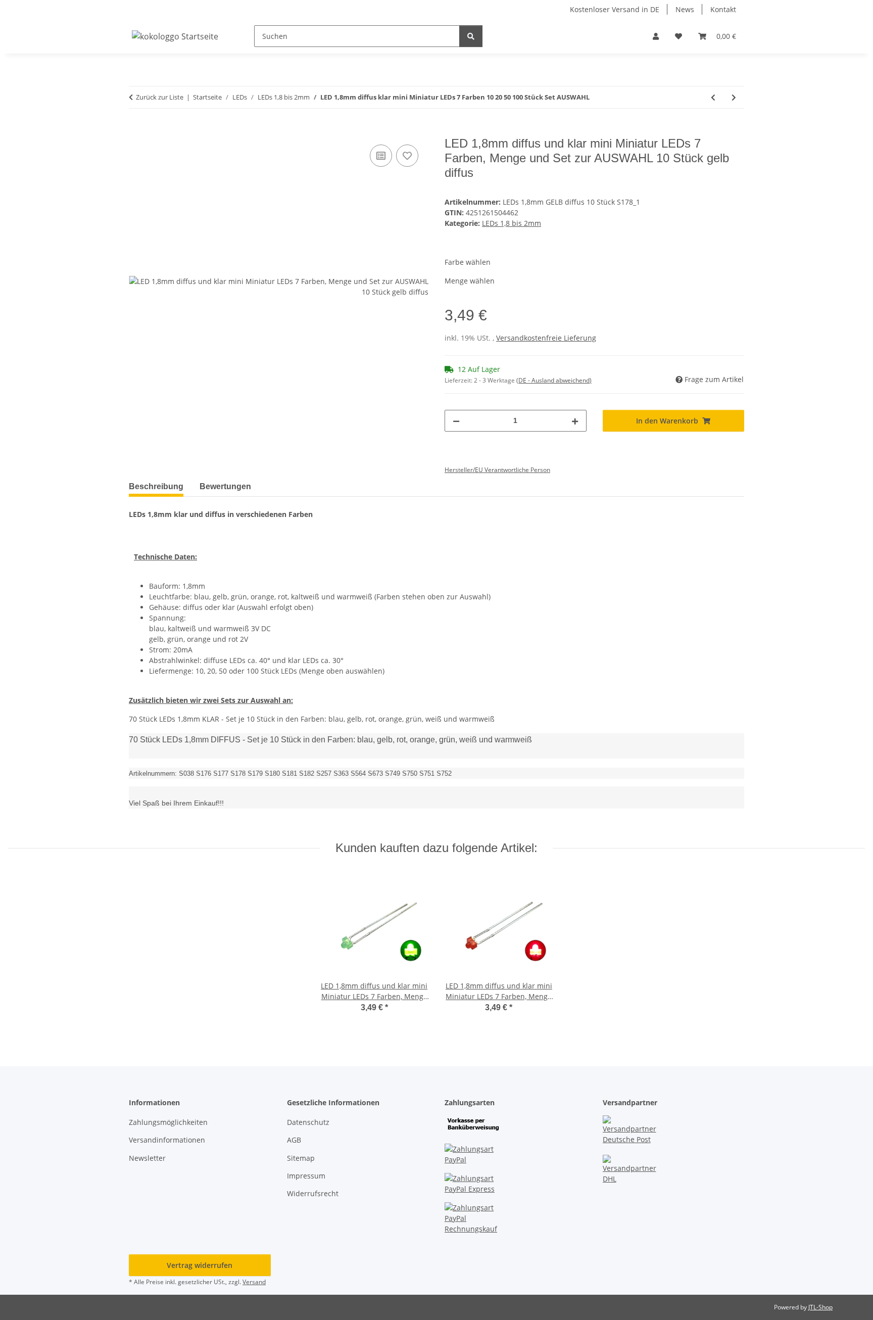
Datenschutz (308, 1122)
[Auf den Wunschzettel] (407, 156)
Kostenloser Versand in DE (614, 9)
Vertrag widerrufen (199, 1265)
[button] (656, 36)
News (684, 9)
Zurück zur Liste (159, 97)
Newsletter (147, 1158)
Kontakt (723, 9)
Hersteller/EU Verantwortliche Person (497, 469)
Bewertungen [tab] (225, 486)
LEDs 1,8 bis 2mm (511, 223)
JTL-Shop (820, 1307)
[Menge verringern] (456, 420)
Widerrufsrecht (312, 1193)
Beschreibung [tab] (156, 486)
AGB (294, 1140)
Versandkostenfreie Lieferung (546, 338)
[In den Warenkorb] (137, 130)
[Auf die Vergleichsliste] (381, 156)
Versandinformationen (167, 1140)
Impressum (306, 1176)
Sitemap (301, 1158)
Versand (254, 1282)
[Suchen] (470, 36)
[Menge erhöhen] (575, 420)
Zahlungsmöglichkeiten (168, 1122)
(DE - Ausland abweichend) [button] (554, 380)
